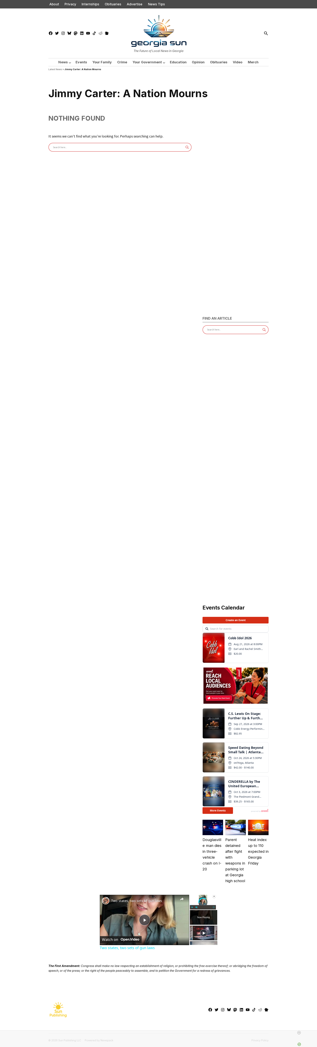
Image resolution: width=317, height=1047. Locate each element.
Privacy (70, 4)
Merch (253, 62)
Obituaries (113, 4)
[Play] (192, 907)
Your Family (102, 62)
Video (238, 62)
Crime (122, 62)
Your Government (147, 62)
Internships (90, 4)
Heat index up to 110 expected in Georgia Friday (258, 851)
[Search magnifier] (187, 147)
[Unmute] (196, 907)
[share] (181, 899)
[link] (105, 900)
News (63, 62)
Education (178, 62)
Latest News (55, 69)
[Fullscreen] (214, 907)
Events (81, 62)
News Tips (156, 4)
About (54, 4)
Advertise (135, 4)
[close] (299, 1032)
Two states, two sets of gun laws (136, 900)
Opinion (198, 62)
